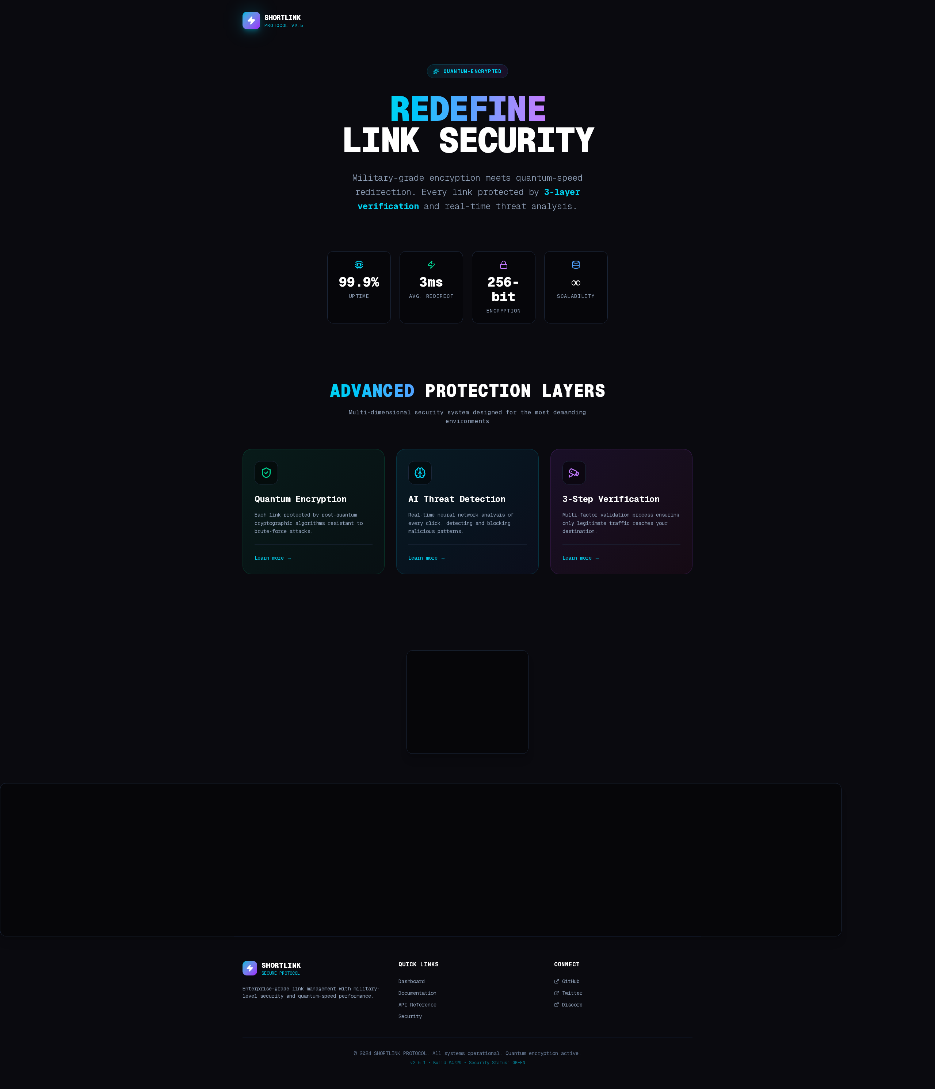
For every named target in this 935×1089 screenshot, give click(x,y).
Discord (572, 1004)
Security (410, 1016)
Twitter (572, 993)
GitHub (571, 981)
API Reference (417, 1004)
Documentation (417, 993)
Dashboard (411, 981)
